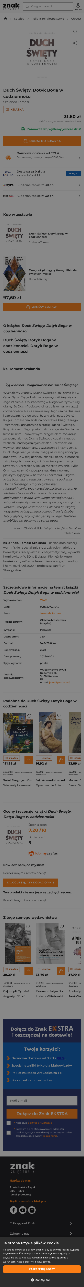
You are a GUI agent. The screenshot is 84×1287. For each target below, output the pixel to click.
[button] (42, 1279)
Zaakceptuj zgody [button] (42, 1269)
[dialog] (42, 1262)
